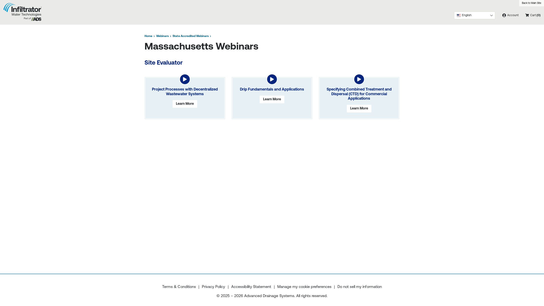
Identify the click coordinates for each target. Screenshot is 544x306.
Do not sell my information (359, 287)
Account (512, 15)
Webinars (162, 36)
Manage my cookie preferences (304, 287)
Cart (536, 17)
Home (148, 36)
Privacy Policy (213, 287)
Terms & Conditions (179, 287)
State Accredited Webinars (190, 36)
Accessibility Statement (251, 287)
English (467, 15)
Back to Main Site (531, 3)
